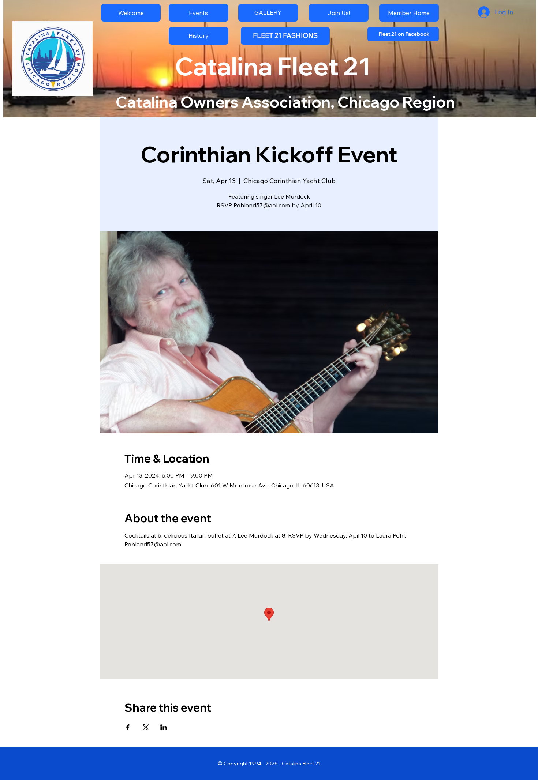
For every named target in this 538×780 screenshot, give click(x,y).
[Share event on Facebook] (127, 727)
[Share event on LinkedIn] (163, 727)
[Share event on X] (145, 727)
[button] (198, 36)
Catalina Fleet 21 (301, 763)
